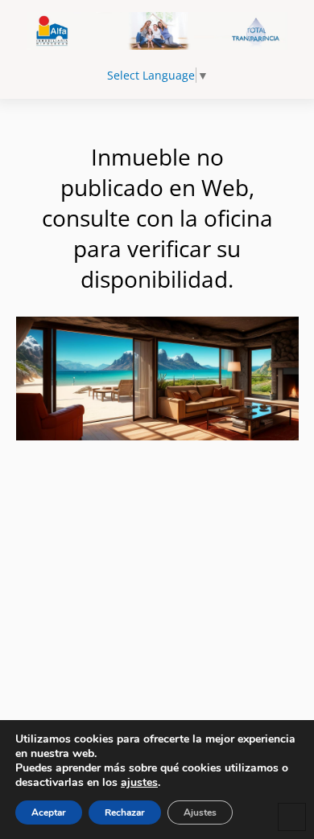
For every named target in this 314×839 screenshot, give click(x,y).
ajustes (139, 783)
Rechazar (125, 812)
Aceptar (48, 812)
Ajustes (200, 812)
